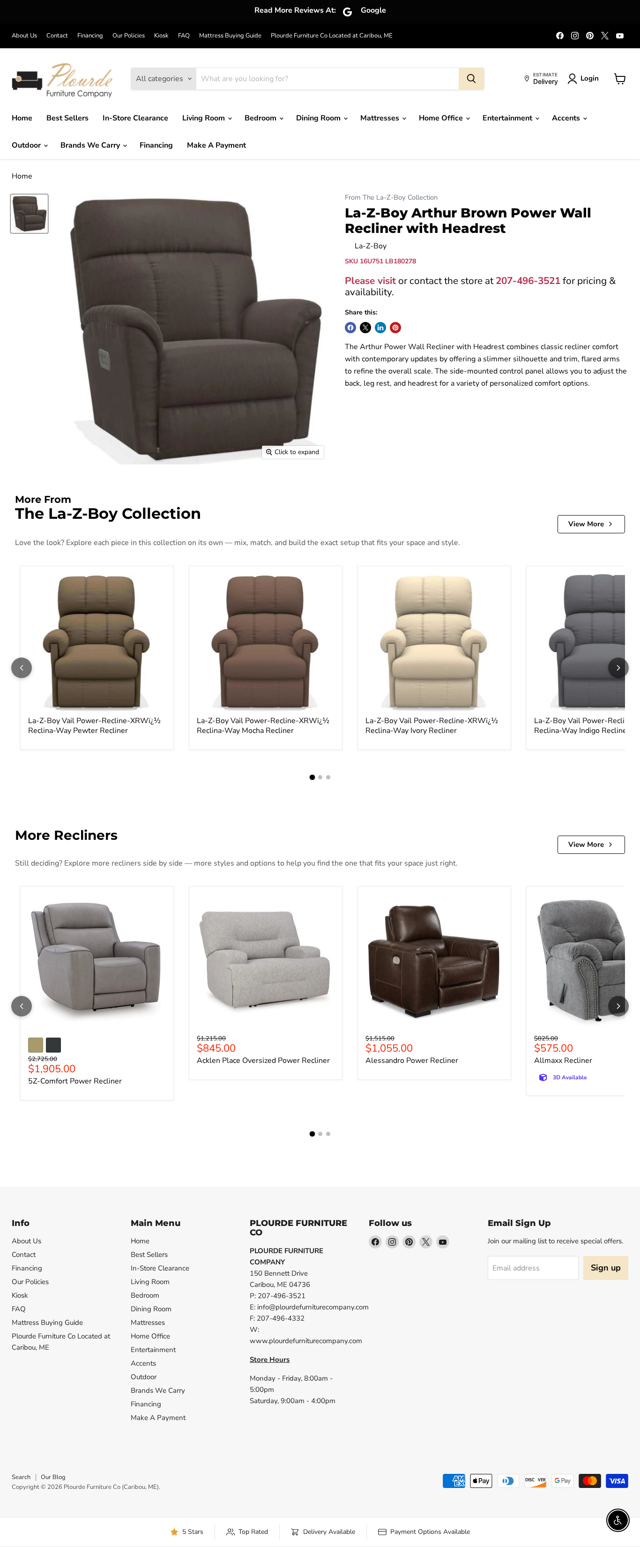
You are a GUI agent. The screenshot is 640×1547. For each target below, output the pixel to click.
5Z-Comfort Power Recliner (75, 1081)
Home (22, 118)
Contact (57, 35)
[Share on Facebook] (350, 327)
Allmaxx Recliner (563, 1060)
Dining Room (319, 118)
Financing (90, 35)
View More (586, 524)
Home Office (442, 118)
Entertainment (508, 118)
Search (21, 1477)
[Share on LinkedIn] (380, 327)
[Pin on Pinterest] (395, 327)
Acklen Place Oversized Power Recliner (263, 1060)
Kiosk (161, 35)
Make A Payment (216, 145)
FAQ (184, 35)
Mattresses (380, 118)
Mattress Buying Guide (230, 35)
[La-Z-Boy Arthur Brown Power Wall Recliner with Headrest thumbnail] (29, 213)
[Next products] (618, 668)
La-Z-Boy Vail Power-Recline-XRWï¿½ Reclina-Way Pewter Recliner (94, 726)
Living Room (204, 118)
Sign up (606, 1267)
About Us (24, 35)
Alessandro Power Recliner (411, 1060)
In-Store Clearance (135, 118)
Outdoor (27, 145)
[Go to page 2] (320, 777)
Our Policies (128, 35)
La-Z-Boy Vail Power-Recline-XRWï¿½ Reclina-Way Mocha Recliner (263, 726)
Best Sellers (67, 118)
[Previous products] (21, 668)
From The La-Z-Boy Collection (391, 198)
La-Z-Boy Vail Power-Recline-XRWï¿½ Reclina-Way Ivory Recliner (431, 726)
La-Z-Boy (371, 246)
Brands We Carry (91, 145)
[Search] (471, 79)
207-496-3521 (528, 280)
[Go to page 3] (328, 777)
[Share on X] (365, 327)
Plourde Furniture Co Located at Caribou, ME (332, 35)
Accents (567, 118)
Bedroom (261, 118)
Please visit (370, 280)
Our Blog (53, 1477)
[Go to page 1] (312, 777)
